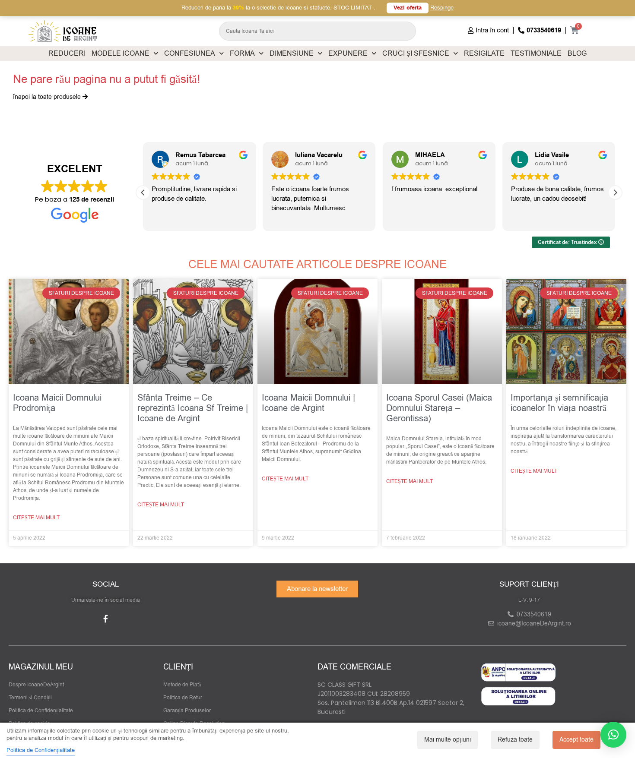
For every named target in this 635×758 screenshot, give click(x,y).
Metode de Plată (182, 684)
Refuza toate (515, 740)
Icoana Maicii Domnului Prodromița (57, 403)
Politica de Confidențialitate (41, 710)
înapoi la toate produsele (48, 97)
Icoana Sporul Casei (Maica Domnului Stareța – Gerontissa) (439, 408)
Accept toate (576, 740)
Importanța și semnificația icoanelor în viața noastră (559, 403)
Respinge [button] (442, 7)
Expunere (348, 53)
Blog (577, 53)
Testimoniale (536, 53)
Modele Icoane (120, 53)
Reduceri (67, 53)
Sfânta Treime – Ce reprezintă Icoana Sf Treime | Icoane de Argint (192, 408)
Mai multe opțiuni (447, 740)
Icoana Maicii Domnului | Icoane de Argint (308, 403)
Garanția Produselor (187, 710)
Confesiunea (189, 53)
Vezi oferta (408, 8)
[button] (615, 192)
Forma (242, 53)
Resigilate (484, 53)
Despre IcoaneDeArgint (36, 684)
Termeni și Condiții (30, 697)
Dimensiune (292, 53)
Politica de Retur (182, 697)
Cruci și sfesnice (415, 53)
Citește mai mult (36, 517)
